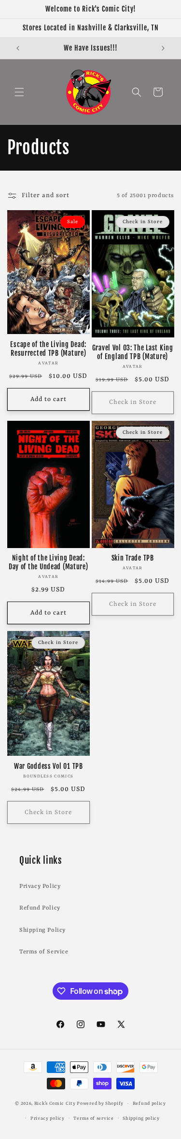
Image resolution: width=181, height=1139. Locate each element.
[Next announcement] (163, 48)
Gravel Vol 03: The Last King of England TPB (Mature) (132, 352)
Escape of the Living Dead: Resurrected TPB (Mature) (48, 349)
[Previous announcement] (17, 48)
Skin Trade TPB (132, 558)
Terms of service (93, 1118)
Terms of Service (44, 952)
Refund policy (149, 1103)
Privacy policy (47, 1118)
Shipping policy (141, 1118)
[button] (19, 92)
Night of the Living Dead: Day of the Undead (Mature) (48, 562)
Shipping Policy (42, 930)
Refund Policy (39, 908)
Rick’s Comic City (55, 1103)
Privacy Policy (39, 886)
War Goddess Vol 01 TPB (48, 766)
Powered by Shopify (100, 1103)
